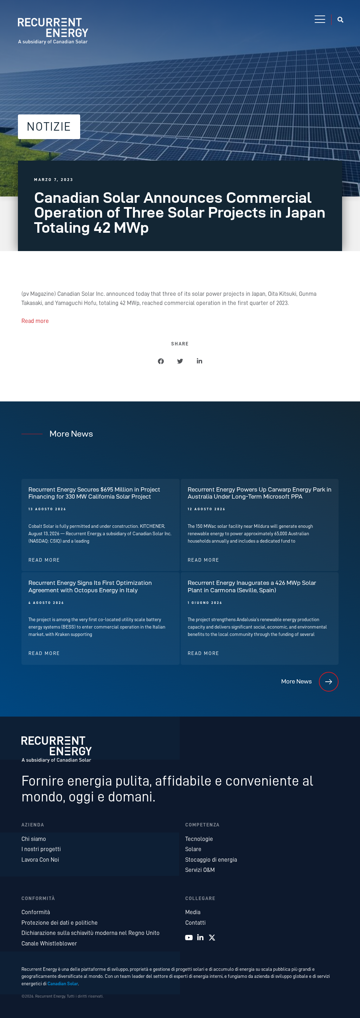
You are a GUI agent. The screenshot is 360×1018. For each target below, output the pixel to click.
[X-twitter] (212, 937)
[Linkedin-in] (200, 937)
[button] (320, 19)
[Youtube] (188, 937)
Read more (35, 321)
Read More (44, 560)
